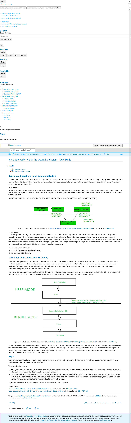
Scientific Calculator (10, 103)
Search (11, 150)
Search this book (5, 33)
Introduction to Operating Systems (73, 154)
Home (17, 154)
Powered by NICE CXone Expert (36, 416)
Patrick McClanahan (20, 169)
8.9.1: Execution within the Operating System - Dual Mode (34, 396)
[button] (7, 117)
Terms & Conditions (55, 420)
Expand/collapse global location (121, 153)
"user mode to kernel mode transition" (60, 342)
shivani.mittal (78, 228)
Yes (30, 408)
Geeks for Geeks (88, 228)
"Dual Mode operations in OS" (19, 389)
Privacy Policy (44, 420)
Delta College (51, 154)
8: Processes (94, 154)
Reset (3, 52)
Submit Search (6, 39)
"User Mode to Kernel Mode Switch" (60, 228)
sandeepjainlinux (79, 342)
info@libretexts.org (105, 420)
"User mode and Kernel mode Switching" (22, 391)
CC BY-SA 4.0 (109, 228)
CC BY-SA (99, 396)
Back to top (11, 402)
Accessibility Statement (69, 420)
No (38, 408)
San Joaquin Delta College (22, 171)
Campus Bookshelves (33, 154)
